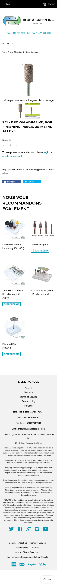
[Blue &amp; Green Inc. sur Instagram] (37, 529)
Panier (51, 4)
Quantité (6, 139)
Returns (28, 405)
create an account (12, 156)
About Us (28, 392)
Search (28, 388)
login (46, 152)
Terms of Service (28, 396)
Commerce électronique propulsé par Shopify (27, 556)
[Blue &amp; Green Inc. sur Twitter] (11, 529)
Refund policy (29, 401)
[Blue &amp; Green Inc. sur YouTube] (45, 529)
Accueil (5, 43)
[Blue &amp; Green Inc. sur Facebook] (20, 529)
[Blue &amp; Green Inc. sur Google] (28, 529)
